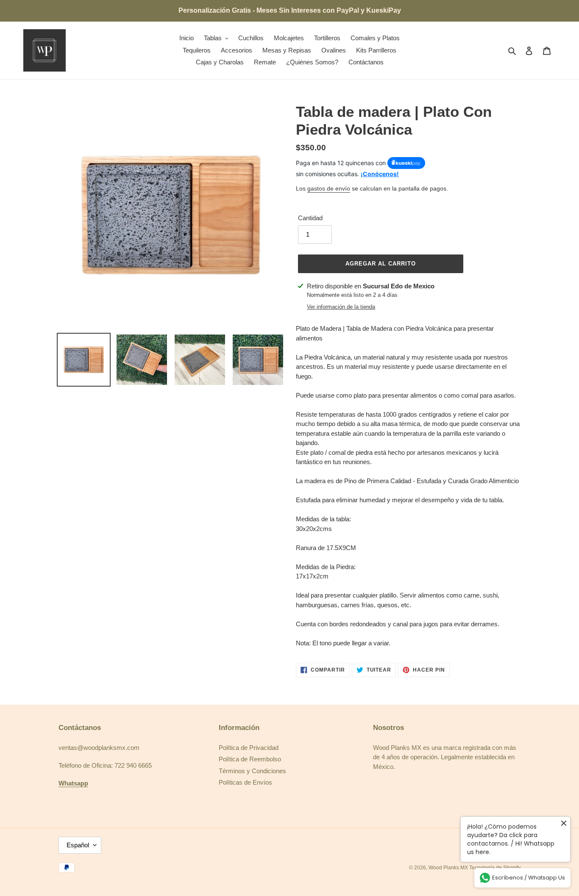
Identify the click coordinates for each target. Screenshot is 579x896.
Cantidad (310, 217)
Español (78, 845)
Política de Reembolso (250, 759)
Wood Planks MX (449, 868)
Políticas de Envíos (245, 782)
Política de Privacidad (248, 747)
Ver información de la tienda (341, 307)
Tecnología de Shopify (495, 868)
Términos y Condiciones (252, 770)
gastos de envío (328, 188)
